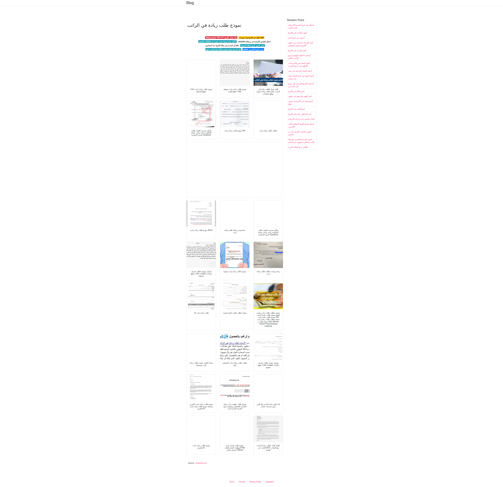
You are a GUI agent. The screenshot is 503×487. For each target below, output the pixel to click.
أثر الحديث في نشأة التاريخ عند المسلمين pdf (222, 45)
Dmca (231, 481)
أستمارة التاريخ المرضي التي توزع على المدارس (301, 84)
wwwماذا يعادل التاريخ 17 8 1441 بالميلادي (221, 37)
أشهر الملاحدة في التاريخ (297, 32)
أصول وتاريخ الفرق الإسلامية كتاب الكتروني (301, 125)
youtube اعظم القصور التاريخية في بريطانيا (254, 41)
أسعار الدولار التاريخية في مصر (300, 70)
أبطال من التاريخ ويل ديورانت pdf (251, 37)
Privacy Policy (255, 481)
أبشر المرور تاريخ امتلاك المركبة (252, 45)
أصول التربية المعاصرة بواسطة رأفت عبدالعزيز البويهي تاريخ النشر (301, 140)
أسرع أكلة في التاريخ (296, 91)
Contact (242, 481)
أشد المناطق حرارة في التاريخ (299, 114)
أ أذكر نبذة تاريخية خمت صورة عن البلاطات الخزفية (217, 41)
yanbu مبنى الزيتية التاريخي (253, 49)
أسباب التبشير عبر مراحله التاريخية (301, 118)
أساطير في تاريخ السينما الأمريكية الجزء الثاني (301, 26)
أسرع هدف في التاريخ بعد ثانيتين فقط (300, 102)
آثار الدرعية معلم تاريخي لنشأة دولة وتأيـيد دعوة (223, 49)
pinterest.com (201, 463)
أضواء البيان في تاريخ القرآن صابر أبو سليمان (301, 77)
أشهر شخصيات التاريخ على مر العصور (299, 133)
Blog (190, 2)
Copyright (270, 481)
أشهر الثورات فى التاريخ (297, 50)
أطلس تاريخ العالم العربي (298, 147)
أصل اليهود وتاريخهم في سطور (300, 96)
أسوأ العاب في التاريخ (296, 109)
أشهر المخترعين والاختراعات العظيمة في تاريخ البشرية (299, 64)
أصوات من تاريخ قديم (296, 37)
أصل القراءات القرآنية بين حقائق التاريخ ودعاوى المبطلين (300, 44)
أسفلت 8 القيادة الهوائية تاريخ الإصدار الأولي (299, 56)
